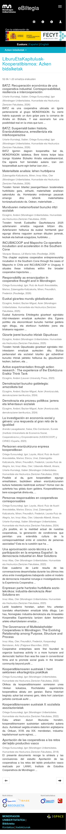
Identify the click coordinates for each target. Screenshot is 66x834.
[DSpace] (55, 816)
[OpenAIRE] (9, 800)
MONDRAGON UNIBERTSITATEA (13, 818)
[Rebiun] (60, 800)
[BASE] (23, 800)
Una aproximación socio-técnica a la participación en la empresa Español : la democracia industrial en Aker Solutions (29, 552)
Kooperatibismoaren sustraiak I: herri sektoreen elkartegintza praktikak (27, 670)
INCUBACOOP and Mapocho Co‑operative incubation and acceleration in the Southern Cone (32, 245)
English (44, 44)
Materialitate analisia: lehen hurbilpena (28, 171)
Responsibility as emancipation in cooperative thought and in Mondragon (29, 279)
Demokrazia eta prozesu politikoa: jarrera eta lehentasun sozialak (30, 402)
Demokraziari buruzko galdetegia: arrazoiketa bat (25, 385)
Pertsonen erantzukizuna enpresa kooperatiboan (25, 448)
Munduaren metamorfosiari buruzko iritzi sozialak (29, 208)
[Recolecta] (13, 805)
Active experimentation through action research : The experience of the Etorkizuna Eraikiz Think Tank (32, 369)
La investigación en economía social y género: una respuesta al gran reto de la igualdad (29, 421)
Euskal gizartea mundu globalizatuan (27, 298)
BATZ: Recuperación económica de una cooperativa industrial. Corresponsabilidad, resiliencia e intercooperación (31, 88)
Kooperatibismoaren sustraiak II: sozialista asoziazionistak (31, 706)
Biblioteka (8, 823)
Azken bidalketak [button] (15, 50)
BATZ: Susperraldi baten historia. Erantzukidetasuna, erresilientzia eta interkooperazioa (27, 131)
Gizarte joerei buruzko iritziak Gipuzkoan (30, 334)
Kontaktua (8, 827)
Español (33, 44)
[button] (43, 22)
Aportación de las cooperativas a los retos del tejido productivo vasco (31, 741)
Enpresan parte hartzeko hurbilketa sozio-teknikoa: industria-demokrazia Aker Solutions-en (31, 590)
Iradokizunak (23, 827)
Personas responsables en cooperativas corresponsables (30, 499)
